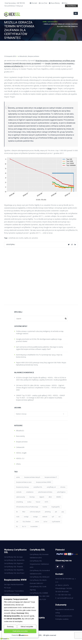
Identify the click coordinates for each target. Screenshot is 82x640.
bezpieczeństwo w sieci (23, 482)
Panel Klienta (71, 6)
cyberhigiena (61, 492)
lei (17, 512)
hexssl (38, 502)
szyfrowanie (56, 521)
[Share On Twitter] (68, 244)
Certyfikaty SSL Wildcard (39, 577)
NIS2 (23, 512)
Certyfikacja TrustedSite (14, 591)
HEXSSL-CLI (20, 458)
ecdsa (29, 502)
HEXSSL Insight (21, 453)
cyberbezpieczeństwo (45, 492)
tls (17, 526)
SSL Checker (27, 521)
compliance (29, 492)
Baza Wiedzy (55, 3)
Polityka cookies (62, 619)
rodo (17, 517)
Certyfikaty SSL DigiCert (13, 563)
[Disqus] (41, 274)
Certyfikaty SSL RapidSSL (14, 570)
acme (18, 477)
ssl (30, 238)
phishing (48, 512)
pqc (63, 512)
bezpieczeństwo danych (32, 477)
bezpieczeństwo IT (51, 477)
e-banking (19, 502)
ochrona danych (35, 512)
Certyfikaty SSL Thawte (13, 566)
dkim (50, 497)
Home (44, 21)
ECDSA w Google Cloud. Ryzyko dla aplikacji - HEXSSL (34, 378)
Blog (65, 3)
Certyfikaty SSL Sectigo (13, 557)
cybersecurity (20, 497)
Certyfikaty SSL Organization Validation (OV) (39, 564)
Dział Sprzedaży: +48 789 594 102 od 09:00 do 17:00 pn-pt (14, 4)
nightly (26, 238)
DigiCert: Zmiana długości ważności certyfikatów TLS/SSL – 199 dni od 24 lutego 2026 (40, 387)
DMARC (58, 497)
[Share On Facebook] (72, 244)
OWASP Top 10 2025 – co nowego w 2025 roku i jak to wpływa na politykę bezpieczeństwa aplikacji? (40, 397)
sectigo (26, 517)
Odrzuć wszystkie (27, 627)
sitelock (44, 517)
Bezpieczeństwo (33, 56)
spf (53, 517)
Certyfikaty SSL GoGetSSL (14, 560)
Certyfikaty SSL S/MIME (39, 593)
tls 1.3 (24, 526)
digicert (41, 497)
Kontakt (34, 3)
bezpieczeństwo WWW (43, 482)
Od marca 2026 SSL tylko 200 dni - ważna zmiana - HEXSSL (36, 385)
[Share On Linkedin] (75, 244)
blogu (50, 88)
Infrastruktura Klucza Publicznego (27, 507)
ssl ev (37, 521)
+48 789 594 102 (64, 595)
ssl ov (45, 521)
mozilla (20, 238)
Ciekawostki (20, 447)
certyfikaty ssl (13, 238)
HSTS (46, 502)
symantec (35, 238)
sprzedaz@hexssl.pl (65, 598)
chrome (62, 487)
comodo (18, 492)
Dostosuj (10, 627)
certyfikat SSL (37, 487)
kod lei (45, 507)
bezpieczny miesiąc (22, 487)
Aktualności (52, 21)
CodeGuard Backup (11, 594)
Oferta (18, 464)
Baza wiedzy (20, 436)
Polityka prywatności (63, 616)
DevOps (32, 497)
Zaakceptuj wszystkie (20, 631)
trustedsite (34, 526)
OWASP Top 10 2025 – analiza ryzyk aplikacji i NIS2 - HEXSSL (37, 395)
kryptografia (56, 507)
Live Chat (44, 3)
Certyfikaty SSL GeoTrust (14, 573)
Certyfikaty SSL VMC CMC (40, 596)
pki (56, 512)
